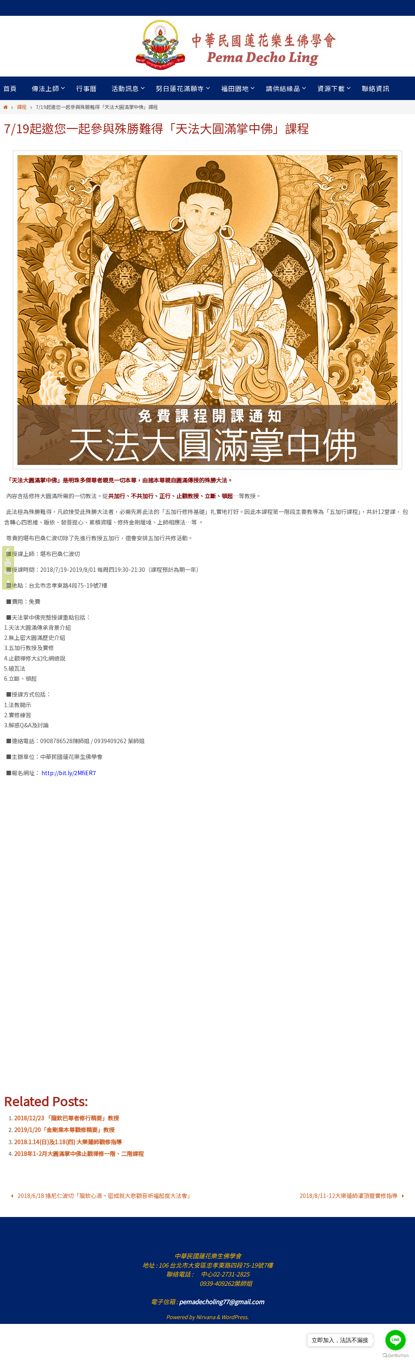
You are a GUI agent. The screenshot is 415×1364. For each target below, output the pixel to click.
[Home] (5, 106)
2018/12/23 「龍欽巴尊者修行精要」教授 (66, 1118)
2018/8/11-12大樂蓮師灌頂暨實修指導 (349, 1194)
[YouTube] (8, 562)
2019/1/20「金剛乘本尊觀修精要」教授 (64, 1129)
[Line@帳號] (8, 584)
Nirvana (205, 1315)
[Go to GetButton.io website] (396, 1355)
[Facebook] (8, 552)
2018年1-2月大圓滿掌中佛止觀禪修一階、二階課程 (79, 1153)
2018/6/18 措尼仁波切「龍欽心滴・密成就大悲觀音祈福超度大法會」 (104, 1194)
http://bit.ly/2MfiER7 (68, 773)
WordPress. (235, 1315)
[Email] (8, 573)
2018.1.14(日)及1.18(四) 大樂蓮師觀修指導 (68, 1142)
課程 (22, 106)
